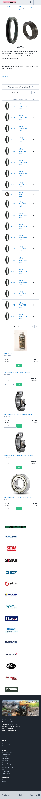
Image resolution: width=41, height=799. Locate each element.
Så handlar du (6, 754)
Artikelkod (14, 99)
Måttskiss (5, 76)
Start (8, 7)
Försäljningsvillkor (8, 767)
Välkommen (15, 7)
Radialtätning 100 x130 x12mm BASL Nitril (17, 372)
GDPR (4, 782)
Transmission (24, 7)
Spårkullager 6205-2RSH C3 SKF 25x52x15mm (18, 414)
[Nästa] (30, 92)
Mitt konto (5, 758)
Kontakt (4, 746)
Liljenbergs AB (6, 720)
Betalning (5, 763)
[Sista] (34, 92)
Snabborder (5, 771)
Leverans (5, 761)
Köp (19, 365)
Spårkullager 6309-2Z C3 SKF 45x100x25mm (18, 497)
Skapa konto (6, 773)
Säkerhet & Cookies (8, 765)
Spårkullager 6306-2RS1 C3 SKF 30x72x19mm (18, 455)
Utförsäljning (6, 744)
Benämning (22, 99)
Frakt (3, 769)
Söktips (4, 756)
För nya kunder (7, 752)
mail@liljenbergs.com (14, 722)
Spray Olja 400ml (9, 353)
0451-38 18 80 (12, 724)
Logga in (5, 780)
